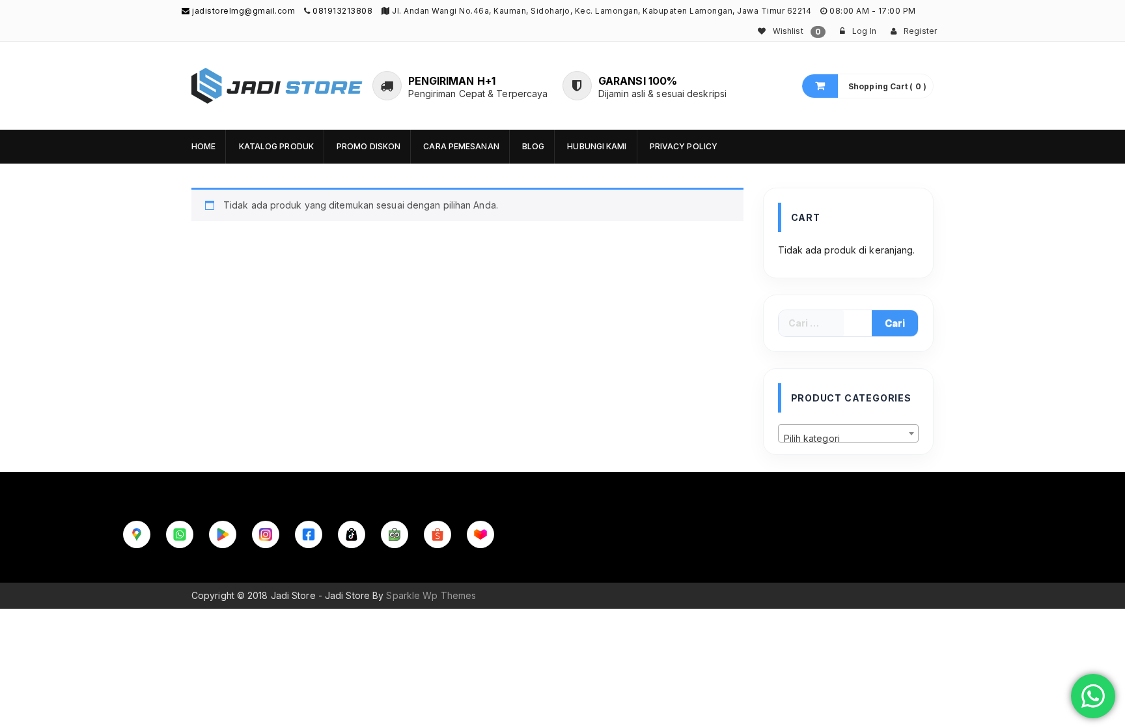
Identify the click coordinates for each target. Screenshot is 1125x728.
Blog (533, 146)
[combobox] (848, 433)
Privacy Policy (683, 146)
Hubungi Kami (596, 146)
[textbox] (849, 438)
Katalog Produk (276, 146)
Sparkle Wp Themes (431, 595)
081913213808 (342, 11)
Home (203, 146)
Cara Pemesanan (461, 146)
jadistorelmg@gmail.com (242, 11)
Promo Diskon (368, 146)
